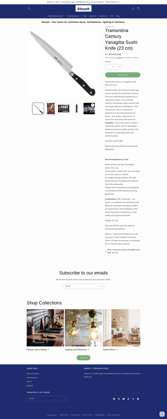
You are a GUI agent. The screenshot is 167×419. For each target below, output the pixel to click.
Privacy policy (75, 415)
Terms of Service (33, 373)
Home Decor (109, 349)
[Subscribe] (101, 286)
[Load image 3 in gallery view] (63, 108)
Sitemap (30, 386)
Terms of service (87, 415)
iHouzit (55, 415)
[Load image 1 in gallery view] (38, 108)
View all (83, 358)
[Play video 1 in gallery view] (89, 108)
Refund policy (32, 378)
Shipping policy (100, 415)
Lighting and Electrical (75, 349)
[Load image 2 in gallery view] (51, 108)
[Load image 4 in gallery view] (76, 108)
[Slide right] (98, 108)
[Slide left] (29, 108)
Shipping (119, 57)
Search (29, 382)
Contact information (113, 415)
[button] (29, 8)
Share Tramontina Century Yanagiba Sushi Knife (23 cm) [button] (123, 251)
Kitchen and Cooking (37, 349)
